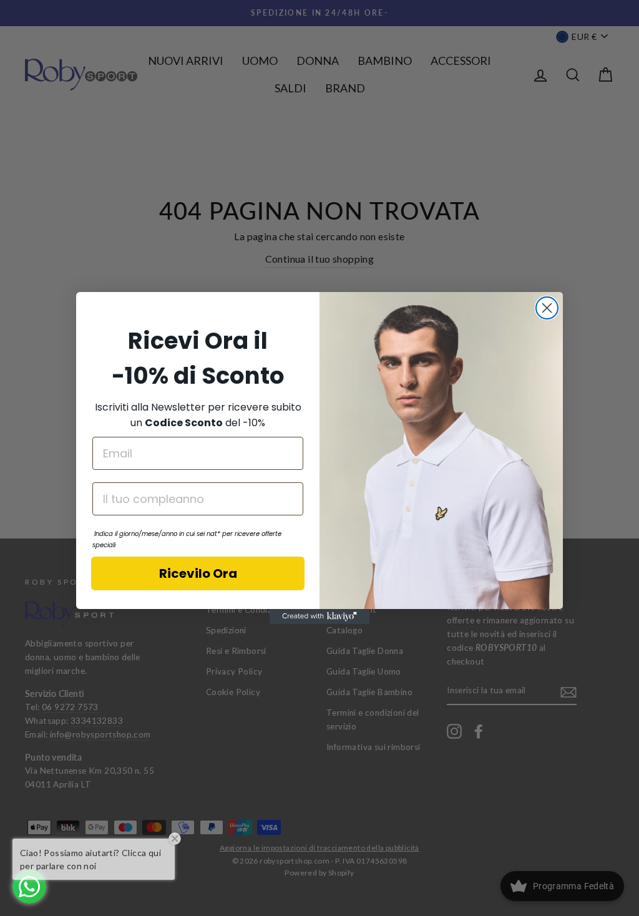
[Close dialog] (547, 308)
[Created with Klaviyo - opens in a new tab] (319, 616)
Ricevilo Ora (198, 573)
